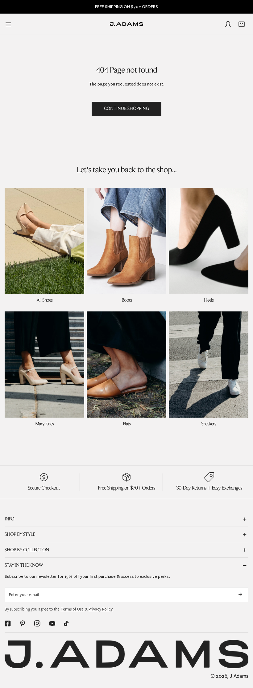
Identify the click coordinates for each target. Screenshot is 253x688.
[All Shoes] (44, 241)
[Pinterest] (22, 623)
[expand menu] (8, 24)
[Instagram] (37, 623)
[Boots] (126, 241)
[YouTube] (52, 623)
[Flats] (126, 364)
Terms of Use (72, 609)
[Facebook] (7, 623)
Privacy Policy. (101, 609)
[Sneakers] (208, 364)
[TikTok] (67, 623)
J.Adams (239, 676)
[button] (241, 24)
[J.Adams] (126, 24)
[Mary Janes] (44, 364)
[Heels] (208, 241)
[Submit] (240, 594)
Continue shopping (126, 108)
